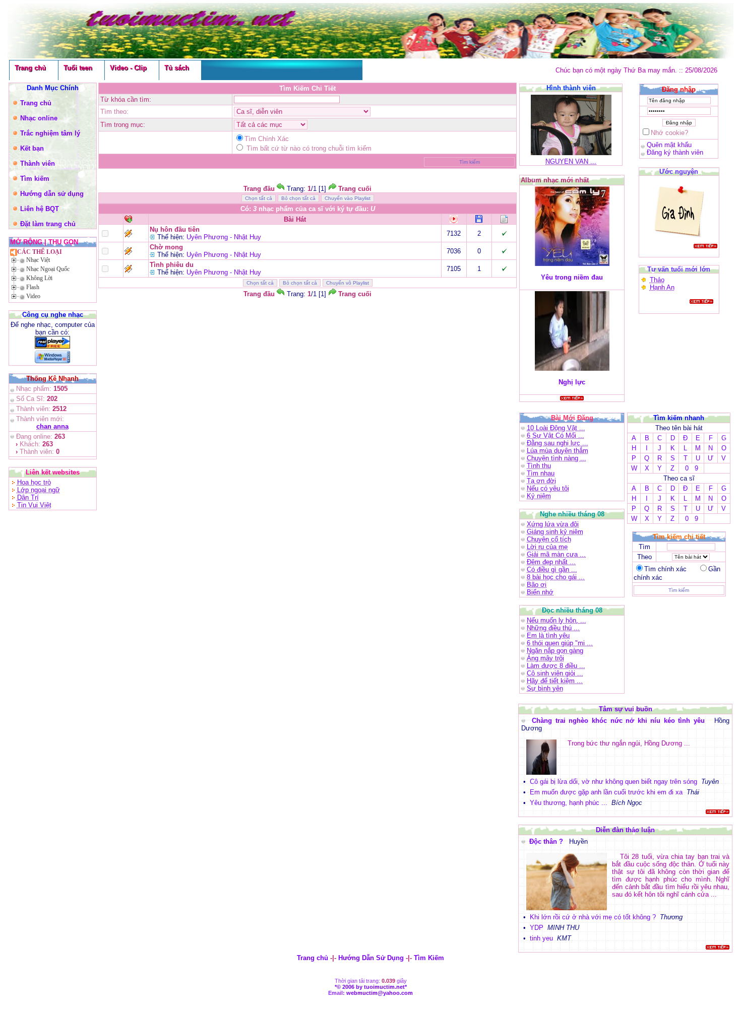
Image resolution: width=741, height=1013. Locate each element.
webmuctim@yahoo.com (379, 993)
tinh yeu (541, 938)
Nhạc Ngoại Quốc (48, 269)
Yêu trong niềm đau (572, 277)
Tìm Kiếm (429, 958)
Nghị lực (572, 382)
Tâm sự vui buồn (625, 709)
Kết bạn (32, 148)
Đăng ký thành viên (675, 152)
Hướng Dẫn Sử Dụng (371, 958)
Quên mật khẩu (669, 145)
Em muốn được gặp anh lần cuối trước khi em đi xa (606, 792)
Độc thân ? (547, 841)
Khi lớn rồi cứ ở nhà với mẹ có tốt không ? (593, 917)
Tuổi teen (78, 68)
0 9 (691, 468)
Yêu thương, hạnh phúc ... (568, 802)
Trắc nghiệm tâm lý (50, 133)
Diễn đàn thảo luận (625, 830)
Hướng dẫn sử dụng (52, 193)
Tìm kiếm (34, 178)
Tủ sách (176, 68)
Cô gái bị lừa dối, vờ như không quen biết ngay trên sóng (613, 781)
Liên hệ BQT (39, 209)
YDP (536, 927)
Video (33, 296)
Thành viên (37, 163)
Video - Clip (128, 68)
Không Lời (39, 278)
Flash (32, 287)
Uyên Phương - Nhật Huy (224, 237)
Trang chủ (30, 68)
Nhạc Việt (38, 259)
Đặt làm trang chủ (48, 224)
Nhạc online (38, 118)
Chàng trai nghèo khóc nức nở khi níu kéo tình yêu (620, 720)
